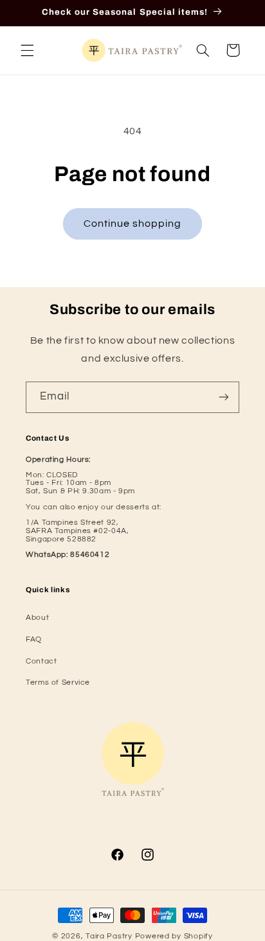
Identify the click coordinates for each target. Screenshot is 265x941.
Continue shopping (133, 223)
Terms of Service (58, 682)
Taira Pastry (109, 936)
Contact (41, 661)
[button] (27, 50)
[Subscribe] (224, 397)
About (37, 617)
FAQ (34, 639)
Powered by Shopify (174, 936)
